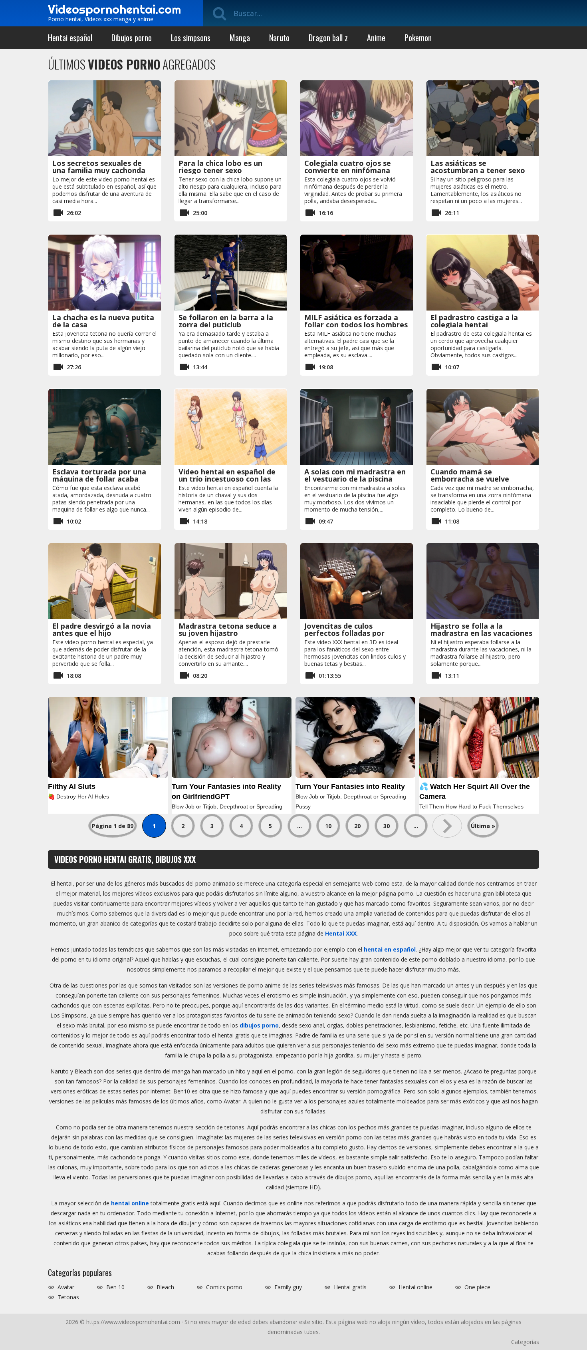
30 (386, 826)
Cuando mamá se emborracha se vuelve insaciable (469, 479)
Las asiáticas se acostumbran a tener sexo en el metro (477, 170)
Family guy (288, 1287)
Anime (376, 38)
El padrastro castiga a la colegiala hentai (474, 321)
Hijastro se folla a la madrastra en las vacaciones (481, 629)
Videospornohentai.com (114, 9)
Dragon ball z (328, 38)
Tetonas (68, 1297)
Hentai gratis (350, 1287)
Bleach (165, 1287)
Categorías (525, 1342)
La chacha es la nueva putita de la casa (103, 321)
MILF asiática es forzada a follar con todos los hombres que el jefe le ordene (356, 325)
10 (328, 826)
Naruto (279, 38)
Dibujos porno (131, 38)
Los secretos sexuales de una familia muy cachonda (98, 166)
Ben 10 (115, 1287)
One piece (477, 1287)
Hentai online (415, 1287)
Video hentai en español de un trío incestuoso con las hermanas (227, 479)
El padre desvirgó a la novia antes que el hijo (101, 629)
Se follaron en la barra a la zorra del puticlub (225, 321)
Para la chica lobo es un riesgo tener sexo (220, 166)
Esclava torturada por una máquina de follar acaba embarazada (99, 479)
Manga (240, 38)
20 (357, 826)
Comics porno (224, 1287)
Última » (483, 826)
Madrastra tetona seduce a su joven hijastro (227, 629)
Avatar (66, 1287)
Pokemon (418, 38)
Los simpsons (190, 38)
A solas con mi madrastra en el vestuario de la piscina (355, 475)
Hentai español (70, 38)
